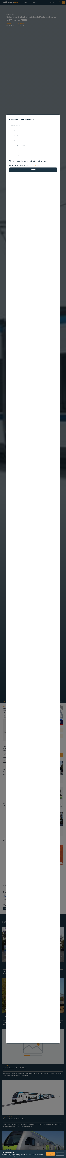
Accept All (50, 1154)
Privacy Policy (34, 165)
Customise (59, 1154)
